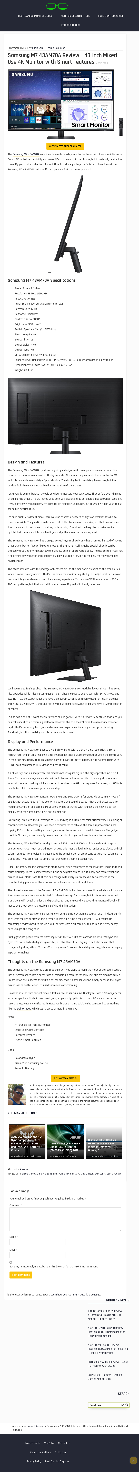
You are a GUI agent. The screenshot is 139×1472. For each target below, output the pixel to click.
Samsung (74, 1173)
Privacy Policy (34, 1461)
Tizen (90, 1173)
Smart (84, 1173)
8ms (55, 1173)
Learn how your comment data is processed (75, 1294)
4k (44, 1173)
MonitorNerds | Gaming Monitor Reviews (57, 6)
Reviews (24, 1169)
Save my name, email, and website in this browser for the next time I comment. (53, 1266)
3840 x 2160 (35, 1173)
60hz (49, 1173)
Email (13, 1250)
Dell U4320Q (24, 1009)
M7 (67, 1173)
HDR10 (62, 1173)
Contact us (64, 1443)
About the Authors (40, 1452)
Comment (16, 1205)
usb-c (102, 1173)
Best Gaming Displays (57, 1461)
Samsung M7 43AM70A (26, 154)
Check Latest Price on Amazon (65, 146)
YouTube (49, 1443)
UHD (97, 1173)
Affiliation (60, 1452)
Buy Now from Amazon (65, 1078)
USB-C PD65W (114, 1173)
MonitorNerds (32, 1443)
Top (133, 1460)
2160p (25, 1173)
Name (13, 1237)
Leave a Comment (56, 48)
